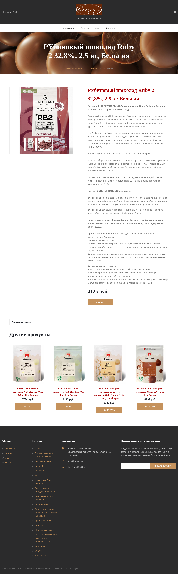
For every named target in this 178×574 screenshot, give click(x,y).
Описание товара (21, 321)
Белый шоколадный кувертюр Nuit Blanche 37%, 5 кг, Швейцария (68, 391)
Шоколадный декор (44, 530)
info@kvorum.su (75, 461)
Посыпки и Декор (43, 461)
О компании (69, 28)
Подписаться (163, 466)
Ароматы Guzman (43, 521)
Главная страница (73, 68)
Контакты (110, 28)
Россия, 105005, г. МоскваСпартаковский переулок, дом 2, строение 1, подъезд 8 (89, 451)
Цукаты (38, 551)
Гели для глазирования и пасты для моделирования (46, 538)
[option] (45, 120)
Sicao (37, 475)
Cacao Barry (40, 466)
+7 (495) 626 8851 (76, 467)
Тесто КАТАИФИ (43, 556)
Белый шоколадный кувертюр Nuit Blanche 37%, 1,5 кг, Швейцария (28, 391)
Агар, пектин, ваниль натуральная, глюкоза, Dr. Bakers (46, 512)
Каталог (85, 28)
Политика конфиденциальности (37, 569)
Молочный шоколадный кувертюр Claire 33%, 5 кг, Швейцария (150, 391)
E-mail (123, 461)
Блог (97, 28)
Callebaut (39, 471)
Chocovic (39, 525)
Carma (38, 448)
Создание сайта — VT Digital (66, 569)
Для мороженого (43, 504)
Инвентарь (40, 546)
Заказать (27, 407)
